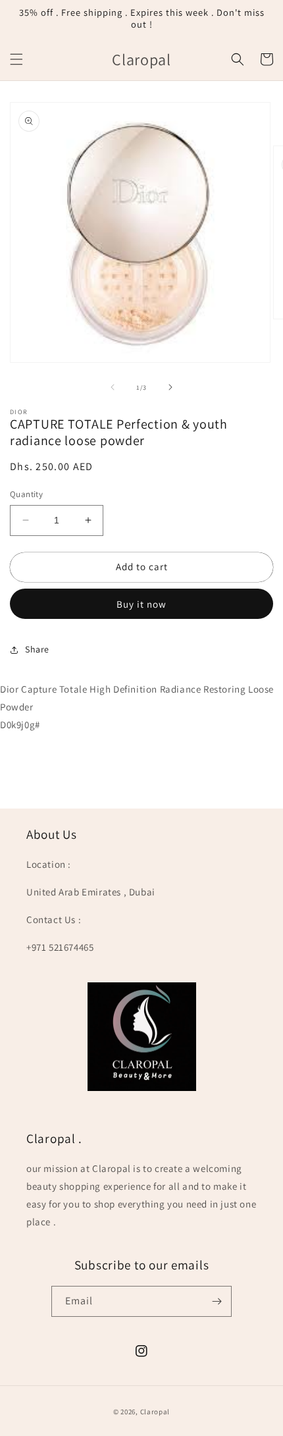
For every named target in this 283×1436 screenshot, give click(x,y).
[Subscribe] (216, 1301)
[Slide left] (112, 387)
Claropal (155, 1411)
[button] (16, 59)
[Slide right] (170, 387)
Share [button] (37, 649)
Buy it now (141, 604)
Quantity (26, 494)
